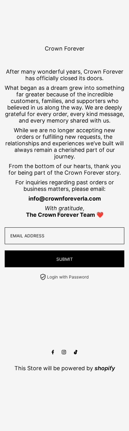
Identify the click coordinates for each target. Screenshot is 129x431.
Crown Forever (65, 48)
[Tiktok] (75, 352)
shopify (105, 368)
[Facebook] (53, 352)
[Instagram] (64, 352)
